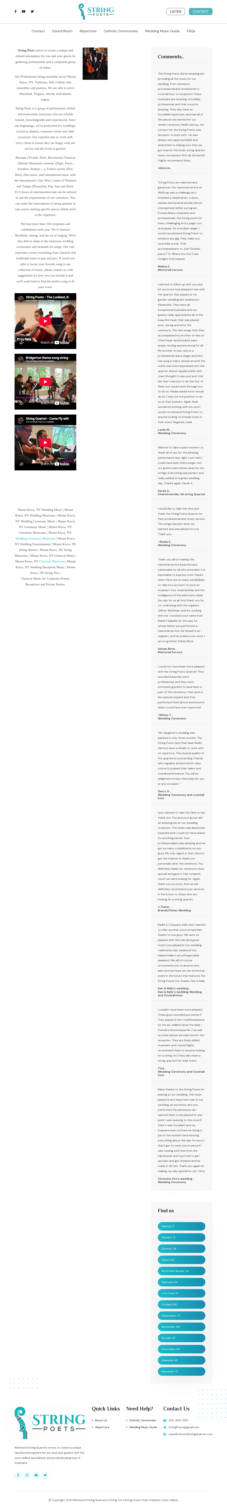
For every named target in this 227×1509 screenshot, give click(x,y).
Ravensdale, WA (171, 1326)
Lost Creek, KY (170, 1293)
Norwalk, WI (168, 1338)
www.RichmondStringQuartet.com (190, 1434)
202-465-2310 (178, 1420)
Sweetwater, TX (171, 1315)
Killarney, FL (168, 1226)
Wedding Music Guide (162, 31)
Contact (201, 11)
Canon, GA (168, 1259)
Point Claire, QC (171, 1349)
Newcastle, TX (170, 1371)
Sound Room (62, 31)
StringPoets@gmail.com (184, 1427)
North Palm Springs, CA (175, 1271)
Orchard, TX (168, 1237)
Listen (175, 11)
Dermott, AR (169, 1248)
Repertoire (88, 31)
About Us (101, 1420)
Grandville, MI (169, 1360)
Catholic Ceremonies (121, 31)
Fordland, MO (169, 1304)
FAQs (191, 31)
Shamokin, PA (169, 1282)
